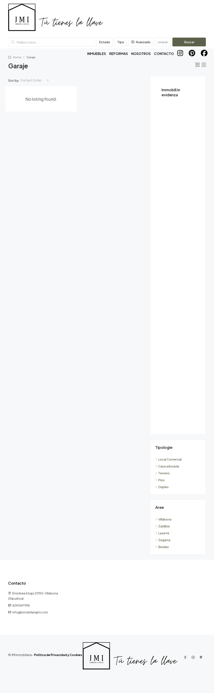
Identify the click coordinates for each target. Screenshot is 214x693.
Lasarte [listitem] (163, 533)
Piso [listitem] (161, 480)
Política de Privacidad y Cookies (58, 655)
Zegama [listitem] (164, 540)
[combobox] (35, 80)
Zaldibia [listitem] (164, 526)
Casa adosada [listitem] (168, 466)
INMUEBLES (96, 53)
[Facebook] (186, 657)
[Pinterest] (202, 657)
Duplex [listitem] (163, 487)
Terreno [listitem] (164, 473)
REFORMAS (118, 53)
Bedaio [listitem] (163, 547)
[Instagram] (194, 657)
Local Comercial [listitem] (170, 459)
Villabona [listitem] (164, 519)
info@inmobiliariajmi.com (30, 612)
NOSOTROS (141, 53)
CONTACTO (164, 53)
